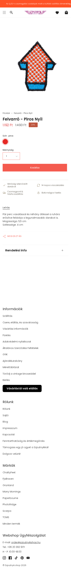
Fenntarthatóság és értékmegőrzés (24, 441)
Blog (5, 421)
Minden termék (11, 523)
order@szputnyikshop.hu (25, 542)
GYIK (5, 354)
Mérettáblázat (11, 367)
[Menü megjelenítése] (4, 12)
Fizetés (7, 335)
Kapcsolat (9, 434)
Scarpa (7, 511)
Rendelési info (16, 250)
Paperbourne (10, 498)
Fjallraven (8, 478)
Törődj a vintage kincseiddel (19, 373)
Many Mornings (12, 491)
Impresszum (10, 428)
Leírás (6, 207)
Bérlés (6, 380)
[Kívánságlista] (57, 12)
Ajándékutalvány (12, 361)
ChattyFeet (9, 472)
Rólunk (6, 409)
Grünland (8, 485)
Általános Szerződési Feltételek (20, 348)
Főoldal (6, 113)
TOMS (6, 517)
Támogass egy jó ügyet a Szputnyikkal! (26, 447)
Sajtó (6, 415)
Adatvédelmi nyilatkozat (17, 341)
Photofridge (9, 504)
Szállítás (7, 316)
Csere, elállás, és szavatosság (20, 322)
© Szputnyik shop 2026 (14, 565)
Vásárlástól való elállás (22, 388)
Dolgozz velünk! (12, 453)
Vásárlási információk (15, 328)
